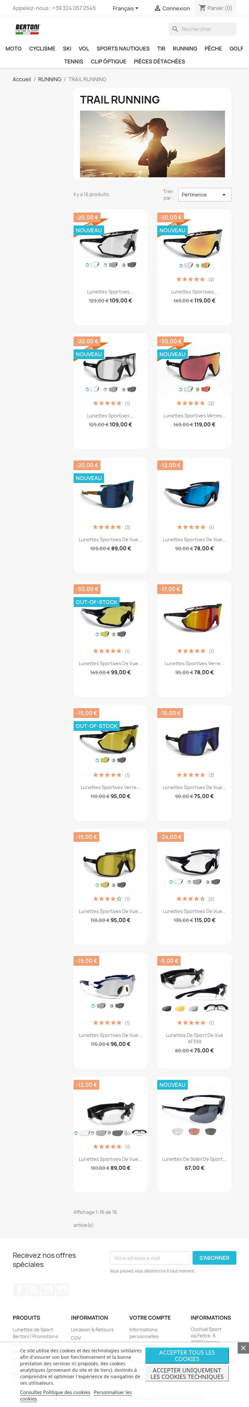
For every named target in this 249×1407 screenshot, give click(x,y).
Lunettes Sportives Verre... (194, 663)
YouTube (48, 1289)
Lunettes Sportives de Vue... (110, 539)
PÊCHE (213, 48)
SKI (67, 48)
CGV (76, 1338)
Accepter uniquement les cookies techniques (187, 1373)
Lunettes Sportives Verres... (194, 415)
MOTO (14, 48)
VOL (84, 48)
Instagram (62, 1289)
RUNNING (185, 48)
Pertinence (205, 195)
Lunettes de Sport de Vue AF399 (194, 1038)
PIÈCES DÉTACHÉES (159, 61)
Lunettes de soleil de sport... (194, 1159)
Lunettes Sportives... (110, 292)
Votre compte (150, 1317)
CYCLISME (42, 48)
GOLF (236, 48)
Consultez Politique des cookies (55, 1392)
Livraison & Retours (92, 1329)
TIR (161, 48)
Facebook (19, 1289)
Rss (34, 1289)
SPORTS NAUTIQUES (123, 48)
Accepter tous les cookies (187, 1355)
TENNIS (73, 61)
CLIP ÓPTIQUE (108, 61)
